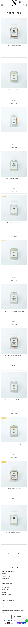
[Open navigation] (2, 5)
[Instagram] (12, 567)
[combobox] (24, 4)
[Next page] (18, 557)
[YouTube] (17, 567)
